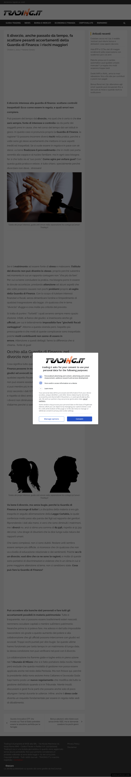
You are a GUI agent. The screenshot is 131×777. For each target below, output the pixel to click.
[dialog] (65, 388)
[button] (65, 388)
